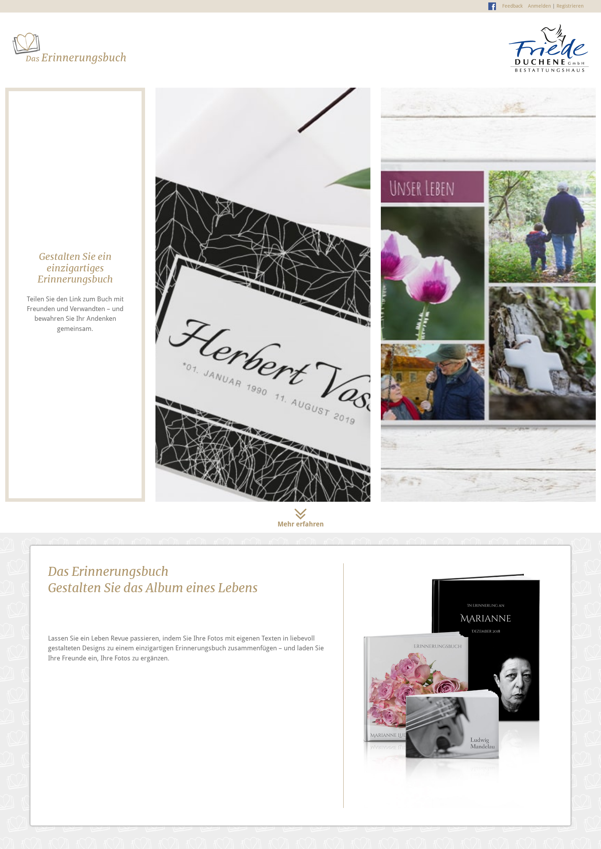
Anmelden (539, 6)
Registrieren (570, 6)
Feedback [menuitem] (512, 6)
